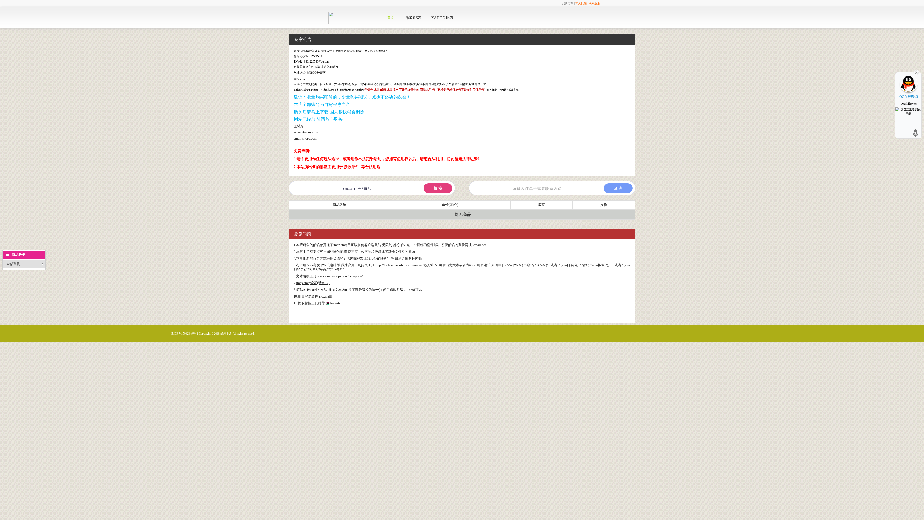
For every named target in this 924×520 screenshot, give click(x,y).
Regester (336, 303)
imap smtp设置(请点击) (313, 283)
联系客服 (594, 3)
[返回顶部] (915, 132)
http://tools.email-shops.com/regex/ (400, 265)
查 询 (618, 188)
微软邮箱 (413, 18)
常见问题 (581, 3)
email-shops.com (305, 138)
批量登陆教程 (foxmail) (315, 296)
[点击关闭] (916, 72)
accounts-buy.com (306, 132)
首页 (391, 18)
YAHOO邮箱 (442, 18)
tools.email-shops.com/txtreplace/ (340, 276)
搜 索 (438, 188)
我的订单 (567, 3)
